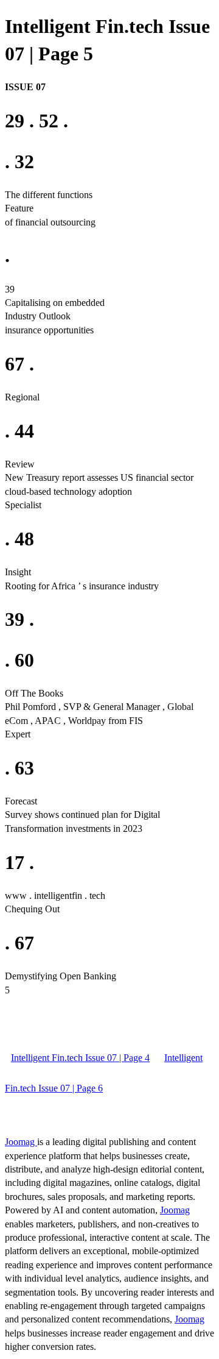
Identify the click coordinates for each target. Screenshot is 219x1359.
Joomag (21, 1142)
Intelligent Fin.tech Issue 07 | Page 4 (80, 1057)
